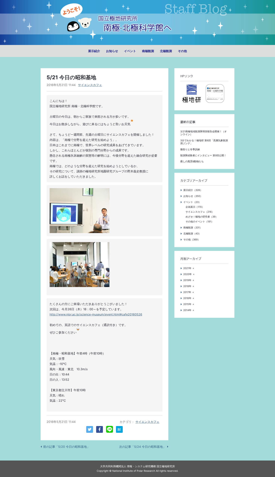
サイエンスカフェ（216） (200, 211)
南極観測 (148, 51)
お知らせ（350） (192, 196)
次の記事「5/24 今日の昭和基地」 (142, 447)
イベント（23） (192, 202)
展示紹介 (94, 51)
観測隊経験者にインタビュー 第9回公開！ (203, 155)
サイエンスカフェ (90, 85)
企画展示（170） (195, 207)
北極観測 (166, 51)
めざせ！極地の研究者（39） (202, 216)
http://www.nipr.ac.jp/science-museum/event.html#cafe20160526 (96, 314)
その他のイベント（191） (200, 221)
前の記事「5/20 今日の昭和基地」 (66, 447)
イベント (130, 51)
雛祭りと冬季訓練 (190, 149)
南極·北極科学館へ (137, 27)
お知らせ (112, 51)
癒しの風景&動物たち (192, 161)
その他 (182, 51)
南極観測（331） (192, 227)
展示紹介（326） (192, 190)
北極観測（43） (192, 233)
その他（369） (191, 239)
